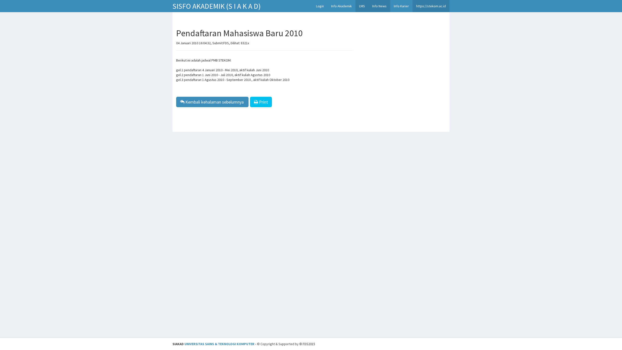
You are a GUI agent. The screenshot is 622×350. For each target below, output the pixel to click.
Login (320, 6)
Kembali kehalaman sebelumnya (214, 102)
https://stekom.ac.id (431, 6)
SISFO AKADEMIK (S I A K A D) (217, 6)
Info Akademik (341, 6)
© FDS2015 (307, 344)
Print (263, 102)
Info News (379, 6)
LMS (362, 6)
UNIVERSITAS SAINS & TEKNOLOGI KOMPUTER (219, 344)
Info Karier (401, 6)
